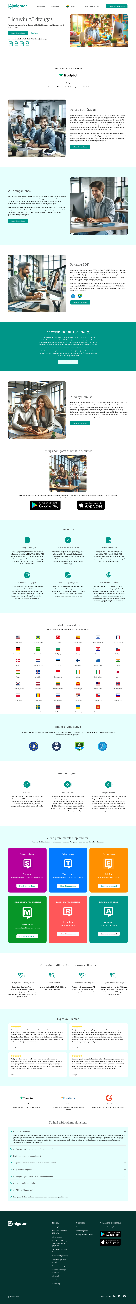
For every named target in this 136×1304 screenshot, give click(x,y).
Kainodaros (41, 6)
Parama (78, 1227)
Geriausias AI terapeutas (60, 1266)
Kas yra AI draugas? (21, 1131)
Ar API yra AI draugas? (23, 1190)
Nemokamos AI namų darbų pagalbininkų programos (59, 1243)
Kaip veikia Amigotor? (22, 1169)
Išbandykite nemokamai (117, 6)
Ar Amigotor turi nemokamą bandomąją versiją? (33, 1149)
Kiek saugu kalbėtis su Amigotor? (27, 1156)
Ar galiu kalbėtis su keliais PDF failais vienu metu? (34, 1163)
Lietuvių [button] (72, 6)
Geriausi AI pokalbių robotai (59, 1261)
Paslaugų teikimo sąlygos (84, 1234)
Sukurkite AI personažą (60, 1256)
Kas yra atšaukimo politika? (24, 1183)
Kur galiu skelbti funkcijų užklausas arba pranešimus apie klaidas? (40, 1197)
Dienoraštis (55, 6)
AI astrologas (56, 1284)
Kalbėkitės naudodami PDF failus (59, 1232)
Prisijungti (34, 33)
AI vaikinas (56, 1280)
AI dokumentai (57, 1237)
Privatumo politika (82, 1231)
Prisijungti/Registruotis (91, 6)
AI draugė (55, 1276)
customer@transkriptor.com (109, 1227)
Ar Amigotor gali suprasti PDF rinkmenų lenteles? (33, 1176)
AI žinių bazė (56, 1227)
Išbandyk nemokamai (18, 33)
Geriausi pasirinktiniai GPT (59, 1251)
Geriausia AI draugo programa (59, 1271)
